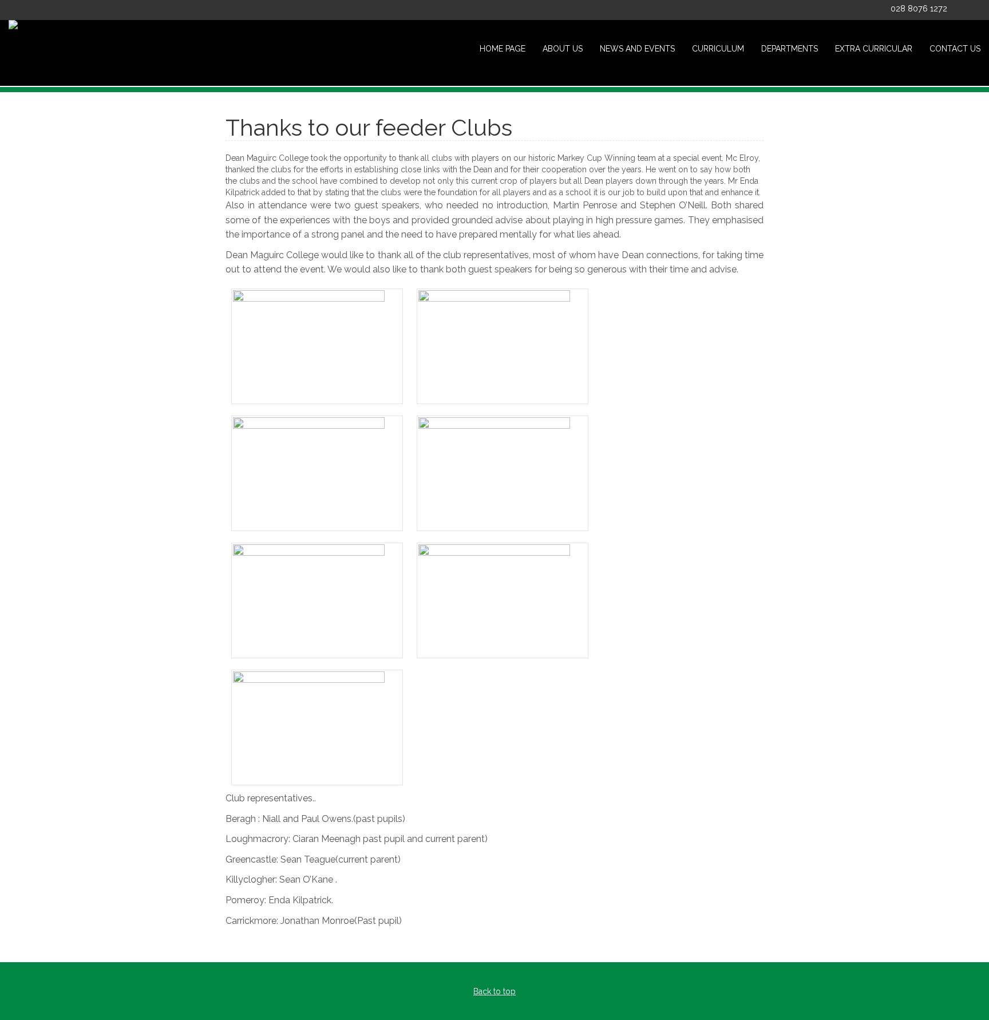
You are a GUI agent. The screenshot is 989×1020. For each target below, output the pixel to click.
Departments (789, 48)
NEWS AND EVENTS (637, 48)
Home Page (502, 48)
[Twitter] (961, 10)
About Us (563, 48)
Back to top (494, 991)
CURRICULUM (718, 48)
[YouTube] (976, 10)
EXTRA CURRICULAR (873, 48)
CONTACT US (954, 48)
